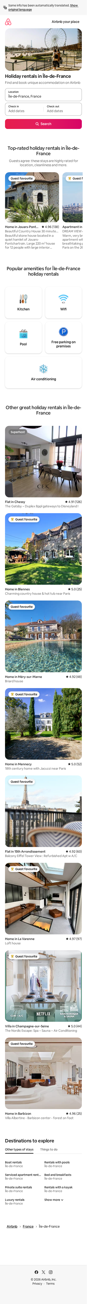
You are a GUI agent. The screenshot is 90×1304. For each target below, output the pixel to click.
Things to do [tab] (49, 1149)
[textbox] (24, 111)
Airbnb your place (65, 22)
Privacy (37, 1283)
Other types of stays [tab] (19, 1149)
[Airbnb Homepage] (8, 21)
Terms (50, 1283)
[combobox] (43, 96)
